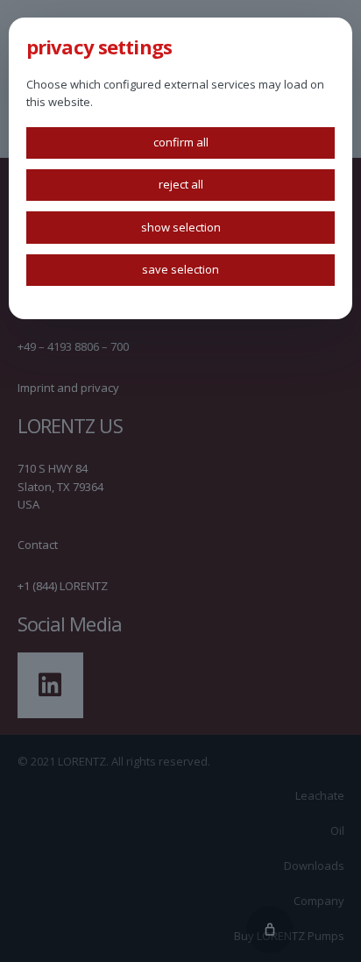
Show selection (181, 227)
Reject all (181, 184)
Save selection (180, 269)
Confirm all (181, 142)
